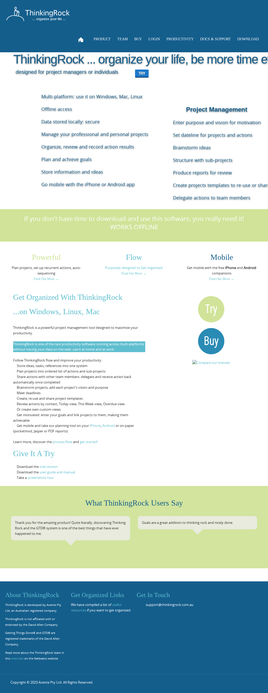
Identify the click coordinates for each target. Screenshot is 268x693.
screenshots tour (40, 477)
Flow (134, 257)
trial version (49, 466)
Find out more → (46, 279)
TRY (141, 73)
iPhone (95, 425)
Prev (13, 535)
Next (254, 535)
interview (17, 658)
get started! (89, 441)
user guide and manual (57, 472)
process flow (62, 441)
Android (108, 425)
